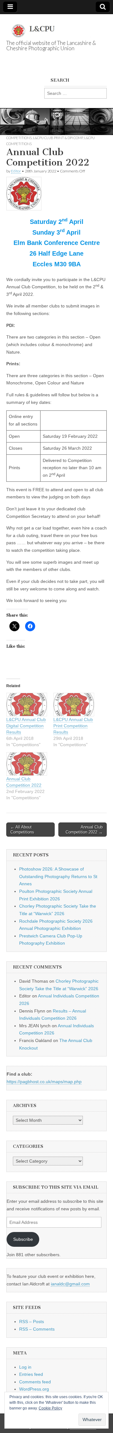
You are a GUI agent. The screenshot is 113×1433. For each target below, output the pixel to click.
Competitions (19, 138)
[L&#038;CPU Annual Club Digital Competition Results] (26, 704)
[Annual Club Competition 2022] (26, 764)
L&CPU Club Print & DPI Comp (58, 138)
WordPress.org (34, 1389)
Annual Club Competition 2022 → (84, 829)
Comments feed (35, 1381)
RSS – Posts (31, 1321)
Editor (16, 171)
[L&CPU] (56, 27)
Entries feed (31, 1374)
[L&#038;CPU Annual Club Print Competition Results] (73, 704)
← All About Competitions (22, 829)
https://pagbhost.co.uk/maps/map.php (44, 1081)
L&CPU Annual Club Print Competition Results (73, 726)
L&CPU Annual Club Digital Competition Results (26, 726)
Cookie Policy (50, 1408)
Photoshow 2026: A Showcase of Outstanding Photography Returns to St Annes (58, 876)
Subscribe (23, 1239)
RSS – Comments (37, 1329)
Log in (25, 1367)
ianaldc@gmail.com (70, 1283)
